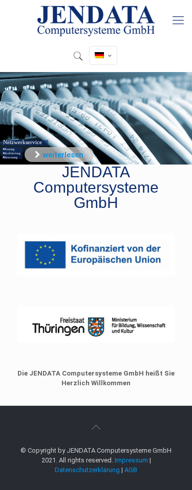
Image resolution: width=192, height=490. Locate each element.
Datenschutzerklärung (87, 470)
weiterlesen (62, 154)
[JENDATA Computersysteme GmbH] (96, 20)
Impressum (131, 460)
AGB (130, 470)
